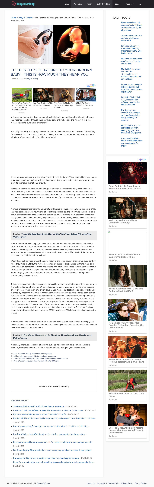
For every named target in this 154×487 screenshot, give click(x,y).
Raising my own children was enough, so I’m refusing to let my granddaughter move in (52, 442)
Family (89, 4)
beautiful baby (33, 356)
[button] (140, 4)
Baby (117, 4)
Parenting (78, 4)
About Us (91, 483)
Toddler (129, 4)
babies (16, 356)
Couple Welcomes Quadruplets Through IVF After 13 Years (36, 361)
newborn (43, 356)
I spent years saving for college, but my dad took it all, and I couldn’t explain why (50, 426)
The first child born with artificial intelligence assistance (38, 406)
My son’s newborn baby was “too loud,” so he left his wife (39, 414)
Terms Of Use (141, 483)
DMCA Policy (114, 483)
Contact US (102, 483)
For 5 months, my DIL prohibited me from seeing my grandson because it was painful (52, 450)
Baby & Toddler (103, 4)
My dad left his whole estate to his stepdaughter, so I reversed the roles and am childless (54, 418)
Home (66, 4)
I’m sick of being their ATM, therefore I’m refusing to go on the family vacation (49, 434)
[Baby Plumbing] (23, 4)
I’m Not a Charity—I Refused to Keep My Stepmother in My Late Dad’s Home (48, 410)
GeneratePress (43, 483)
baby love (23, 356)
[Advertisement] (54, 158)
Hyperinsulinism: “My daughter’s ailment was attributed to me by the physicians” (131, 26)
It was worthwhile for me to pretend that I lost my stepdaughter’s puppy (46, 458)
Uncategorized (46, 353)
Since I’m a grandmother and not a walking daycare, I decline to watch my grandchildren (53, 462)
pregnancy (52, 356)
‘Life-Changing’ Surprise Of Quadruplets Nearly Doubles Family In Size (40, 358)
